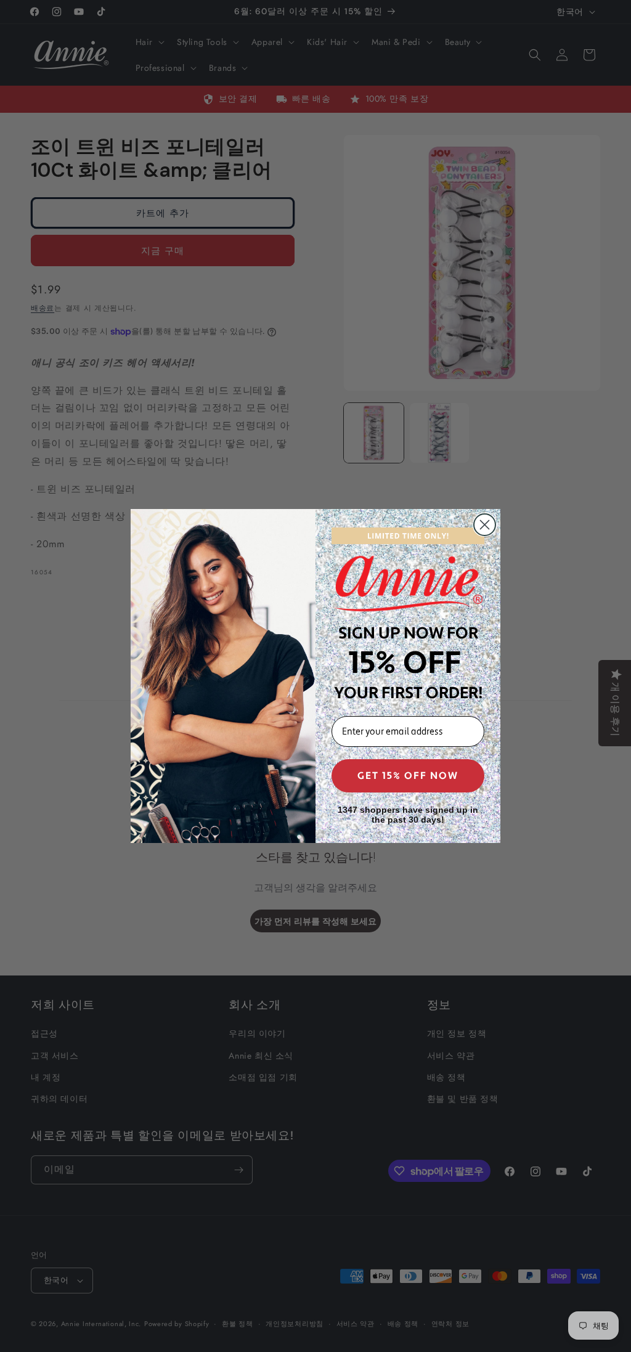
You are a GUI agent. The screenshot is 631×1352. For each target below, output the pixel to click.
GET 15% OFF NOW (407, 776)
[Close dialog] (484, 525)
